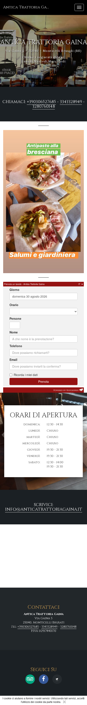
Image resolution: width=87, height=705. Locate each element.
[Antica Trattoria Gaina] (57, 679)
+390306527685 (41, 102)
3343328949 (71, 102)
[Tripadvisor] (30, 679)
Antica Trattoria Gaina (28, 7)
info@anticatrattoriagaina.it (43, 509)
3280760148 (43, 106)
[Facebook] (43, 679)
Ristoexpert (73, 390)
